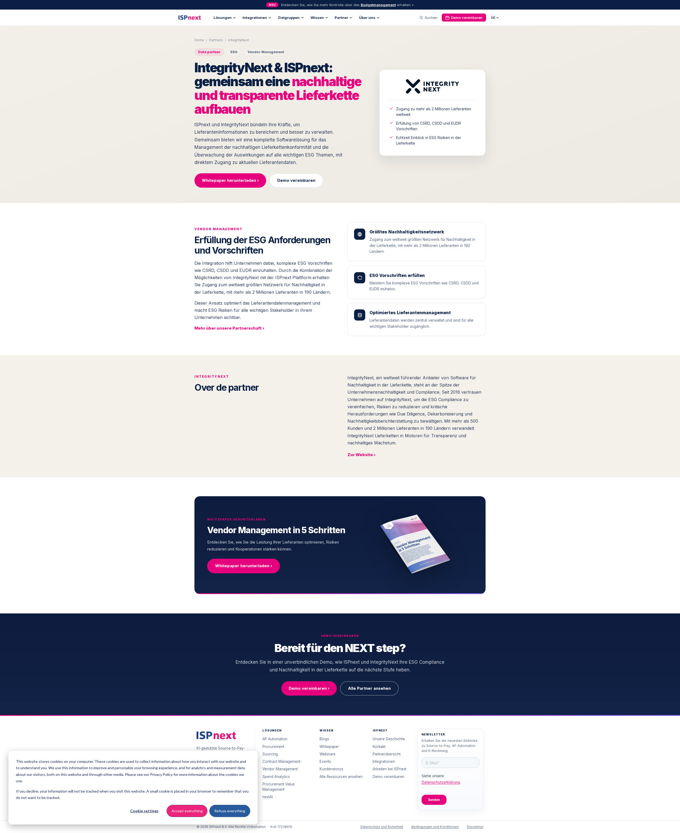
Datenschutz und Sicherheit (381, 827)
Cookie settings (144, 811)
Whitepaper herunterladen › (230, 180)
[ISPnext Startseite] (216, 735)
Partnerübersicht (387, 754)
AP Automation (274, 739)
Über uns (367, 17)
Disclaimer (475, 827)
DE (493, 18)
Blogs (324, 739)
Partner (341, 17)
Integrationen (255, 17)
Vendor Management (280, 769)
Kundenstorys (331, 769)
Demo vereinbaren (466, 17)
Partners (216, 40)
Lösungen (223, 17)
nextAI (267, 797)
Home (199, 40)
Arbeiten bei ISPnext (389, 769)
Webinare (327, 754)
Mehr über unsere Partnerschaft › (229, 328)
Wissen (317, 17)
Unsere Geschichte (389, 739)
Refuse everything (229, 811)
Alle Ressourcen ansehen (341, 777)
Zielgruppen (289, 17)
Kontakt (379, 746)
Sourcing (270, 754)
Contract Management (281, 761)
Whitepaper (329, 746)
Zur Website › (361, 454)
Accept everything (187, 811)
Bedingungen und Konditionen (435, 827)
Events (325, 761)
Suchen (431, 17)
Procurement (273, 746)
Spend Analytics (276, 777)
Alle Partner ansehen (369, 688)
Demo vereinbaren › (309, 688)
